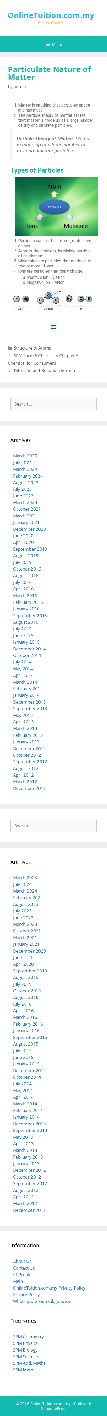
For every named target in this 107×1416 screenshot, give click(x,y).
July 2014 (22, 662)
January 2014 (26, 695)
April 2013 (23, 722)
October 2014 (27, 655)
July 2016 (22, 582)
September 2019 (30, 549)
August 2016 (25, 575)
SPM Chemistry (28, 1337)
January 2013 (26, 742)
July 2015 (22, 629)
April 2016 (23, 589)
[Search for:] (53, 404)
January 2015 (26, 642)
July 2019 (22, 562)
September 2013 (30, 708)
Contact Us (24, 1268)
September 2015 (30, 615)
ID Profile (22, 1274)
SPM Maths (24, 1370)
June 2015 (23, 635)
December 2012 (29, 748)
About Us (22, 1261)
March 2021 (25, 516)
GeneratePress (53, 1408)
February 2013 (28, 735)
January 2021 (26, 522)
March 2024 (25, 469)
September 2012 (30, 762)
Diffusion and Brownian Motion (44, 371)
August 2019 (25, 555)
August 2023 (25, 482)
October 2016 (27, 569)
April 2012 (23, 775)
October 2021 (27, 509)
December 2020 (29, 529)
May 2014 (23, 669)
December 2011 (29, 788)
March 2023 (25, 502)
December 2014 (29, 649)
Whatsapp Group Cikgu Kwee (42, 1301)
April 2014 (23, 675)
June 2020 (23, 536)
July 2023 (22, 489)
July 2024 (22, 463)
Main (18, 1281)
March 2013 (25, 728)
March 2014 (25, 682)
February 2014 (28, 688)
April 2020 (23, 542)
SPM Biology (25, 1350)
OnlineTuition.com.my (51, 15)
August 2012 (25, 768)
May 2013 (23, 715)
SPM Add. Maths (29, 1363)
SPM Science (25, 1356)
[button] (53, 327)
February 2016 (28, 602)
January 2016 (26, 609)
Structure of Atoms (32, 348)
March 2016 (25, 596)
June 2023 (23, 496)
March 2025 (25, 456)
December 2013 (29, 702)
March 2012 (25, 781)
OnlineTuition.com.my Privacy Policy (49, 1288)
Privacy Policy (26, 1294)
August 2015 (25, 622)
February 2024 (28, 476)
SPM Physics (25, 1343)
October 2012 (27, 755)
